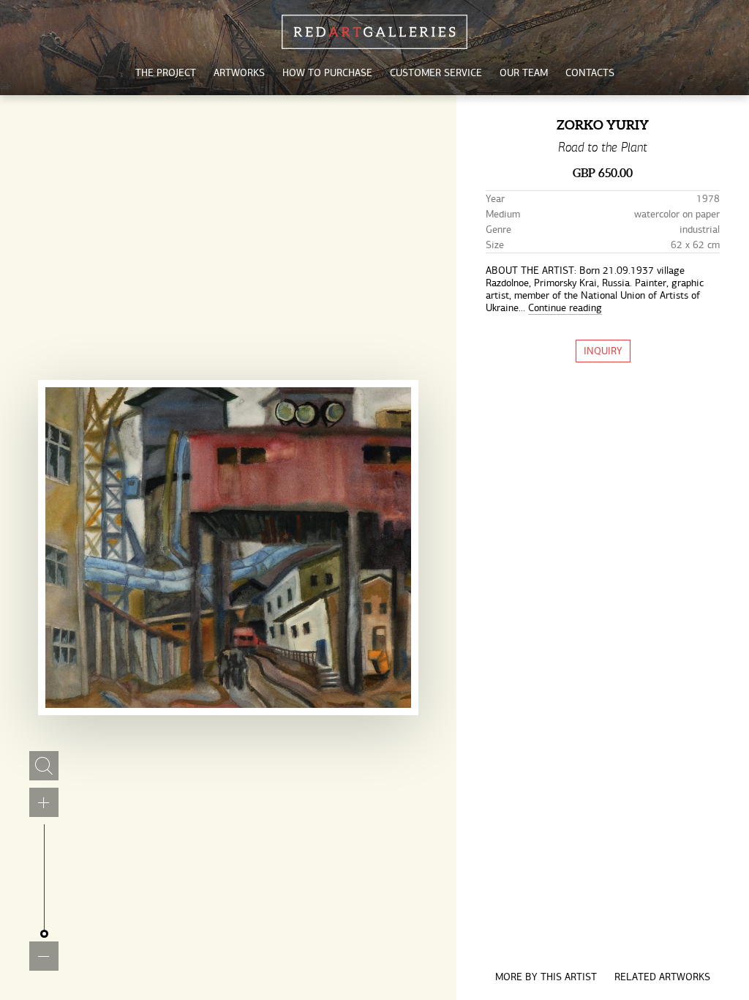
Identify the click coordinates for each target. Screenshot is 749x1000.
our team (524, 73)
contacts (589, 73)
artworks (239, 73)
